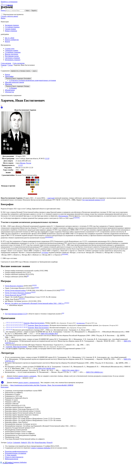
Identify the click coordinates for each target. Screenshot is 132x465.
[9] (28, 276)
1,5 (18, 322)
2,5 (18, 324)
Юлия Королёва (40, 442)
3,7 (22, 327)
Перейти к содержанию (9, 2)
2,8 (24, 324)
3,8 (24, 327)
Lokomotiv (16, 442)
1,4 (16, 322)
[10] (63, 313)
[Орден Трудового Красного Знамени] (37, 180)
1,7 (22, 322)
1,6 (20, 322)
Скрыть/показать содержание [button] (11, 95)
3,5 (18, 327)
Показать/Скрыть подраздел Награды (17, 86)
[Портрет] (15, 154)
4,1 (9, 329)
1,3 (13, 322)
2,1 (9, 324)
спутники (44, 252)
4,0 (7, 329)
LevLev (9, 442)
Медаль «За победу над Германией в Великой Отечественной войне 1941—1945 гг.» (34, 303)
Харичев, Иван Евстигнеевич (34, 323)
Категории (4, 387)
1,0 (7, 322)
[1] (74, 217)
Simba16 (24, 442)
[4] (79, 217)
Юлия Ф (49, 442)
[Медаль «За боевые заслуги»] (32, 185)
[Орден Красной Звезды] (28, 182)
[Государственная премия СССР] (32, 192)
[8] (67, 254)
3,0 (7, 327)
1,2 (11, 322)
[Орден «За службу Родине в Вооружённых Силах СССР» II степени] (32, 182)
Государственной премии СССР (93, 200)
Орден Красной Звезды (13, 295)
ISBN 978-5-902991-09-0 (49, 333)
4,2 (11, 329)
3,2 (11, 327)
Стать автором (6, 63)
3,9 (26, 327)
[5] (46, 237)
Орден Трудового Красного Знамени (18, 293)
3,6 (20, 327)
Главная (3, 65)
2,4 (16, 324)
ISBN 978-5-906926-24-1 (94, 372)
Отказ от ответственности (14, 457)
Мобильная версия (11, 459)
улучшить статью (13, 378)
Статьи (10, 65)
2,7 (22, 324)
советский (51, 198)
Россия (28, 163)
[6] (50, 237)
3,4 (16, 327)
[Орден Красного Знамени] (28, 178)
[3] (77, 217)
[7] (52, 237)
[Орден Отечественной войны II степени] (32, 180)
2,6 (20, 324)
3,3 (13, 327)
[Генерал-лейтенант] (18, 173)
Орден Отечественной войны (15, 290)
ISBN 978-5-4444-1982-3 (70, 370)
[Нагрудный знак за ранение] (32, 194)
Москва (22, 163)
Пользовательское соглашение (15, 453)
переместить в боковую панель (20, 71)
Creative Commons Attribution (41, 448)
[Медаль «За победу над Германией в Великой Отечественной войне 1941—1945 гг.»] (32, 187)
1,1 (9, 322)
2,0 (7, 324)
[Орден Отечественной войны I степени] (37, 178)
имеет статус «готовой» (27, 376)
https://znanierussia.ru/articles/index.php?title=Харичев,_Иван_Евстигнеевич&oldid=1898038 (41, 385)
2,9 (26, 324)
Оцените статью (7, 463)
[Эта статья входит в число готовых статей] (1, 105)
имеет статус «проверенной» (28, 382)
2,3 (13, 324)
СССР (47, 158)
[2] (75, 217)
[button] (2, 14)
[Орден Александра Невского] (32, 178)
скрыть (34, 71)
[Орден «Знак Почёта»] (28, 185)
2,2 (11, 324)
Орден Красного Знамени (14, 286)
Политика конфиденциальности (16, 451)
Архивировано (80, 323)
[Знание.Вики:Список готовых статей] (2, 377)
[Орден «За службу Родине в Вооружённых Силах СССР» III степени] (37, 182)
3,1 (9, 327)
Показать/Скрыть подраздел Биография (18, 78)
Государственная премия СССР (16, 314)
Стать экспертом (18, 63)
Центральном (63, 216)
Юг (33, 442)
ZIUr (29, 442)
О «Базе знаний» (11, 455)
